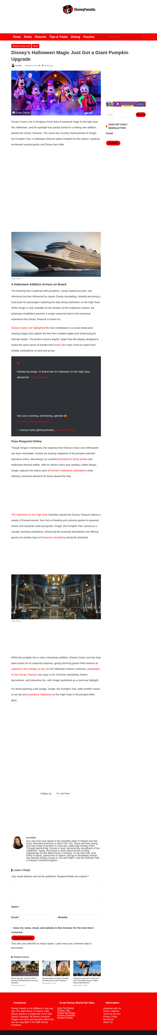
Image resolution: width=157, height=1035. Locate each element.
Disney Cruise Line (21, 46)
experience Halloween (39, 694)
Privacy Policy (110, 1016)
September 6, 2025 (65, 430)
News (17, 37)
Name (15, 906)
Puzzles (88, 37)
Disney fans (59, 344)
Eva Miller (18, 65)
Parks (28, 37)
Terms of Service (111, 1014)
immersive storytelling (53, 537)
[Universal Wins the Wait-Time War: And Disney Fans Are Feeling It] (56, 968)
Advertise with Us (112, 1008)
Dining (75, 37)
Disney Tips (63, 1010)
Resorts (40, 37)
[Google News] (63, 793)
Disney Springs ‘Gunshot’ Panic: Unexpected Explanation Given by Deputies (24, 980)
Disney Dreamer (66, 1015)
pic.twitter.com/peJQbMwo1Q (33, 421)
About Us (108, 1022)
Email (15, 917)
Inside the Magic (66, 1013)
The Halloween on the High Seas (29, 514)
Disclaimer (108, 1019)
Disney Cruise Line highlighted (28, 327)
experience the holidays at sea (28, 668)
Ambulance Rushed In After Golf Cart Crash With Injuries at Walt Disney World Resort (86, 980)
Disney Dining (65, 1017)
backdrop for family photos (72, 459)
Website (62, 917)
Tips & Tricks (58, 37)
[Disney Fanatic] (78, 10)
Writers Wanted (111, 1011)
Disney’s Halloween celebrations (68, 470)
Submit (113, 143)
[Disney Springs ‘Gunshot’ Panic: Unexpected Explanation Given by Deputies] (25, 968)
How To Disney (65, 1008)
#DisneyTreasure (39, 377)
